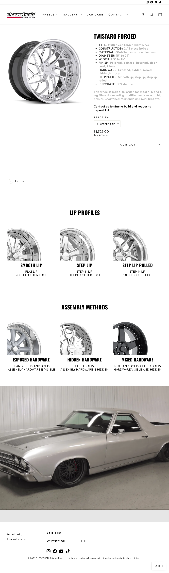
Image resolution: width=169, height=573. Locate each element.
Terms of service (16, 539)
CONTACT (116, 14)
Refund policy (15, 534)
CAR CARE (95, 14)
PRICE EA (102, 117)
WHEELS (48, 14)
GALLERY (71, 14)
